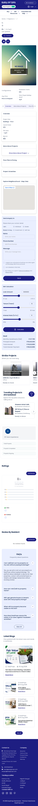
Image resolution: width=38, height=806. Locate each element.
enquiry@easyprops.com (9, 771)
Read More (9, 675)
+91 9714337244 (8, 767)
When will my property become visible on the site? (15, 607)
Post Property (8, 6)
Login (32, 6)
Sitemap (22, 759)
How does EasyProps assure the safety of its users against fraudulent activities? (17, 617)
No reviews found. (19, 544)
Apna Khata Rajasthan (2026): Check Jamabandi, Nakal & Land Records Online (25, 723)
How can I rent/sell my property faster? (15, 590)
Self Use (27, 230)
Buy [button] (8, 11)
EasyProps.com (19, 803)
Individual (18, 227)
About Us (22, 751)
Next (34, 373)
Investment (18, 230)
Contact (8, 35)
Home (3, 19)
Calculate (20, 330)
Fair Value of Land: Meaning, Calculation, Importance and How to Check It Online (18, 671)
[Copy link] (4, 41)
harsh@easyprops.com (10, 769)
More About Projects (20, 106)
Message (6, 249)
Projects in (11, 19)
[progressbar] (19, 295)
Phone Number (8, 241)
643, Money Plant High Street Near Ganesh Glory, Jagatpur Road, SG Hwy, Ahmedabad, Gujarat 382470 (9, 755)
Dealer (27, 227)
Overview (8, 106)
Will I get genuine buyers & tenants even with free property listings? (16, 599)
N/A (4, 138)
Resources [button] (13, 13)
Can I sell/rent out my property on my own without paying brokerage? (16, 564)
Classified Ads (26, 11)
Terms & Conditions (24, 270)
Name (5, 234)
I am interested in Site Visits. (12, 267)
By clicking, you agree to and (18, 271)
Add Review (31, 473)
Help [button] (23, 13)
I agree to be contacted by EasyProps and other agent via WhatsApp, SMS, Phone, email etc (20, 263)
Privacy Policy (9, 272)
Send (19, 278)
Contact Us (23, 757)
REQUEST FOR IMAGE (19, 71)
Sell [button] (15, 11)
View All (31, 394)
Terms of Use (24, 753)
